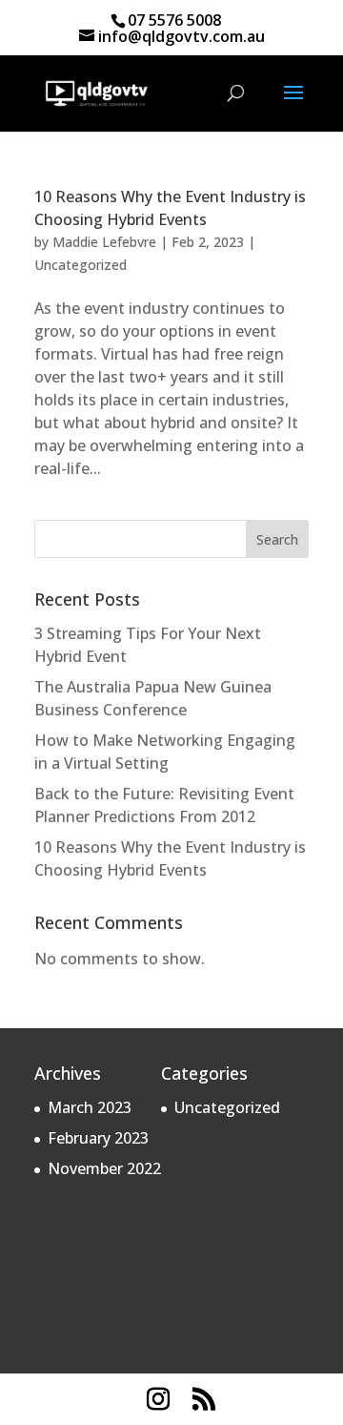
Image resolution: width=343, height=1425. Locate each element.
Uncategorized (80, 265)
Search (277, 539)
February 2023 (98, 1137)
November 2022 (104, 1168)
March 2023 (89, 1107)
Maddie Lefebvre (104, 242)
